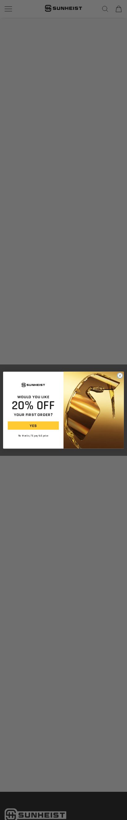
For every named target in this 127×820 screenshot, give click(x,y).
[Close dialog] (120, 375)
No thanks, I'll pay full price (33, 435)
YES (33, 425)
